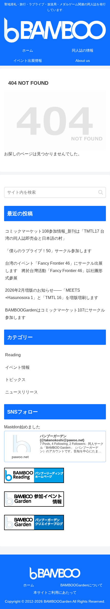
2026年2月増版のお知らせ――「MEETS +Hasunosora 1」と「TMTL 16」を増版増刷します (51, 294)
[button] (100, 192)
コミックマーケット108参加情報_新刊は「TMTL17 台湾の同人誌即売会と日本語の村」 (54, 235)
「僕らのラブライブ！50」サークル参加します (48, 251)
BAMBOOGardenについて (81, 585)
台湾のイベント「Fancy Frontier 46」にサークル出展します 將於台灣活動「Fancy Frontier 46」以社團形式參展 (54, 270)
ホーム (28, 585)
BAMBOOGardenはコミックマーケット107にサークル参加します (55, 314)
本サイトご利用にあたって (55, 592)
